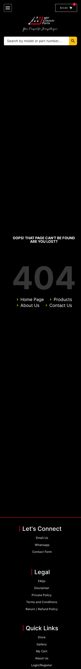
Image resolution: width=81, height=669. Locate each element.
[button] (8, 8)
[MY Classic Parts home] (40, 24)
